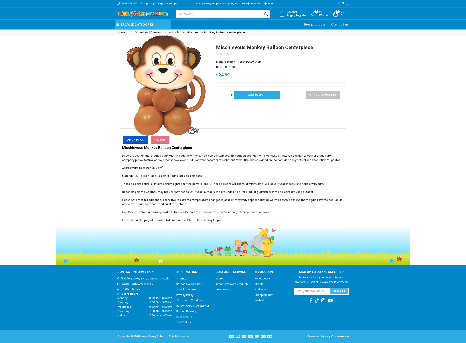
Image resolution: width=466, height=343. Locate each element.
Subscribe (339, 291)
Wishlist (259, 300)
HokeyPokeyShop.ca (210, 220)
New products (315, 24)
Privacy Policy (184, 295)
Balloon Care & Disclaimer (192, 305)
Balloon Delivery (186, 311)
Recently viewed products (232, 284)
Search (220, 278)
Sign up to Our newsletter (321, 272)
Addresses (261, 289)
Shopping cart (264, 295)
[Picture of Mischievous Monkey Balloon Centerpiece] (165, 86)
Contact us (340, 24)
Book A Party (184, 316)
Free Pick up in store (134, 212)
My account (262, 278)
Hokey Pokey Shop (249, 62)
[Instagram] (343, 3)
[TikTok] (348, 3)
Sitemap (181, 278)
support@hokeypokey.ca (137, 283)
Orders (259, 284)
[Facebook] (338, 3)
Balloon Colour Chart (189, 284)
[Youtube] (330, 300)
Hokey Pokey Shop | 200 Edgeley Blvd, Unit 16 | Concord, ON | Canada (236, 3)
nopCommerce (337, 336)
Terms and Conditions (190, 300)
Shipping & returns (188, 289)
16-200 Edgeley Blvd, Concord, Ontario (145, 278)
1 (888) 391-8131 (131, 289)
